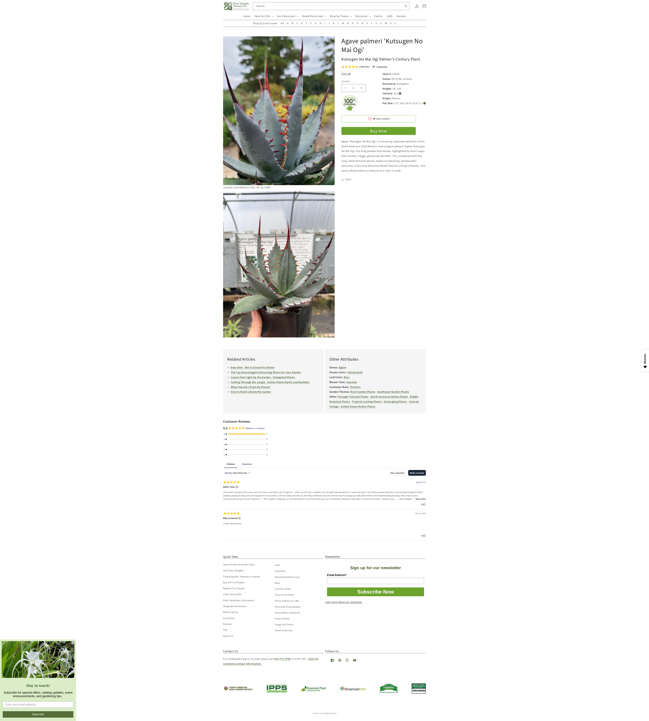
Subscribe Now (375, 592)
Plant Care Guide (232, 594)
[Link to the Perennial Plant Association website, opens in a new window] (313, 690)
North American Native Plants (389, 396)
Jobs (277, 564)
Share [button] (348, 179)
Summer (351, 382)
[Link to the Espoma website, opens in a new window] (389, 692)
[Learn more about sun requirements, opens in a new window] (400, 93)
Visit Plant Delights (233, 570)
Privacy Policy (282, 618)
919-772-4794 (282, 659)
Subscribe (38, 714)
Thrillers (355, 387)
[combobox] (331, 6)
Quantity (345, 81)
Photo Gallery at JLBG (287, 600)
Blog (277, 582)
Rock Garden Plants (363, 392)
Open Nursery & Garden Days (239, 564)
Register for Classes (234, 588)
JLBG (389, 16)
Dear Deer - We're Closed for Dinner (253, 367)
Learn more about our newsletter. (343, 602)
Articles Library (283, 588)
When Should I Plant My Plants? (250, 387)
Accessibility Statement (287, 612)
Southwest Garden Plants (393, 392)
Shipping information (234, 606)
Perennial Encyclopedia (287, 606)
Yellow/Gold (355, 372)
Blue (347, 377)
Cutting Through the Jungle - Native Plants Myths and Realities (270, 382)
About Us (228, 635)
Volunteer (280, 571)
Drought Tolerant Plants (353, 396)
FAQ (225, 629)
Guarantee (229, 618)
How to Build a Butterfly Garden (251, 392)
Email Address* (337, 575)
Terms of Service (284, 630)
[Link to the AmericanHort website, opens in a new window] (353, 689)
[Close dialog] (73, 642)
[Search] (406, 6)
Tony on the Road (284, 594)
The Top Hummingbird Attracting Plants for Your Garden (266, 372)
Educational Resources (287, 576)
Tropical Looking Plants (367, 401)
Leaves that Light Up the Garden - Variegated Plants (263, 377)
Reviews (227, 623)
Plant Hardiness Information (238, 600)
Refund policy (230, 612)
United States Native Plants (358, 406)
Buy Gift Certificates (234, 582)
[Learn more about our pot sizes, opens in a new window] (424, 103)
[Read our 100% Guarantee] (349, 110)
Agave (342, 367)
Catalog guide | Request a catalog (241, 576)
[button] (264, 16)
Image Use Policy (284, 624)
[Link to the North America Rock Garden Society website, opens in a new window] (238, 690)
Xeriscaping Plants (395, 401)
